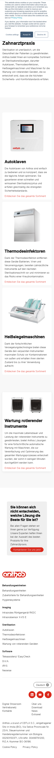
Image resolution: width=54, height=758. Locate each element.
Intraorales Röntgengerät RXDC (19, 612)
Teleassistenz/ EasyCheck (16, 656)
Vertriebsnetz (9, 707)
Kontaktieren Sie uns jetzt (27, 550)
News (34, 711)
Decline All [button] (41, 34)
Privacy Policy (16, 17)
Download (37, 707)
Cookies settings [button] (12, 34)
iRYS (4, 666)
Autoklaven (8, 630)
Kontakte (7, 711)
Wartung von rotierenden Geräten (20, 644)
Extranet (36, 714)
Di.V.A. (5, 661)
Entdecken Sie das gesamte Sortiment (25, 196)
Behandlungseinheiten (14, 590)
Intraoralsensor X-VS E (14, 617)
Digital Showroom (11, 704)
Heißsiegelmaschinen (13, 639)
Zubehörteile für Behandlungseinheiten (23, 595)
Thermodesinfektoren (13, 634)
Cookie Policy (9, 747)
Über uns (36, 704)
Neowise (6, 670)
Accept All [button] (27, 34)
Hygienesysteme (11, 600)
